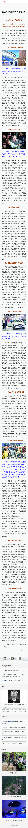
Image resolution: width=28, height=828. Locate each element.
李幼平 (20, 711)
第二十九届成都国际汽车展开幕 (14, 820)
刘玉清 (16, 711)
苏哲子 (24, 709)
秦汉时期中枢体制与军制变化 (12, 680)
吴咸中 (7, 711)
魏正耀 (24, 711)
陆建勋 (7, 709)
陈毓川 (3, 711)
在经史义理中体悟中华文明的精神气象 (13, 727)
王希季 (3, 709)
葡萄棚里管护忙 (14, 773)
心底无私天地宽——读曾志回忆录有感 (12, 743)
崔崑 (16, 709)
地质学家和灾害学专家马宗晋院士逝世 (14, 704)
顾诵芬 (20, 709)
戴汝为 (12, 711)
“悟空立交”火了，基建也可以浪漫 (11, 670)
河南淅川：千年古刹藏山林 (14, 796)
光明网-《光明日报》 (9, 14)
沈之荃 (12, 709)
